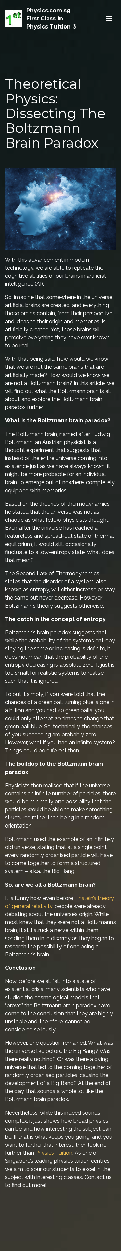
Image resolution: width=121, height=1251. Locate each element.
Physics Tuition (53, 1153)
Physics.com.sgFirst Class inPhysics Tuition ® (51, 18)
